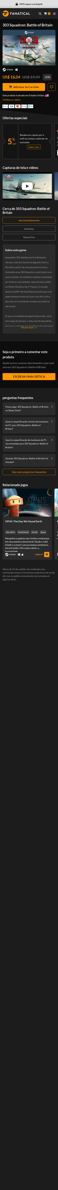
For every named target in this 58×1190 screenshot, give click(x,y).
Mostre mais (27, 327)
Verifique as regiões (12, 99)
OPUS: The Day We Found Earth (23, 521)
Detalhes (29, 228)
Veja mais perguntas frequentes (29, 471)
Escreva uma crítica (29, 376)
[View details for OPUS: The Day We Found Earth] (27, 503)
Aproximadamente (29, 220)
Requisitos (29, 237)
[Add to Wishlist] (51, 87)
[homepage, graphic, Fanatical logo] (16, 13)
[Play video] (27, 186)
